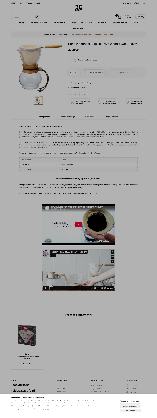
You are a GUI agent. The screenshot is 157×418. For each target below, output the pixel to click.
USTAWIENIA (130, 410)
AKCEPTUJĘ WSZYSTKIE (130, 402)
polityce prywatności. (48, 409)
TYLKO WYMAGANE (130, 406)
